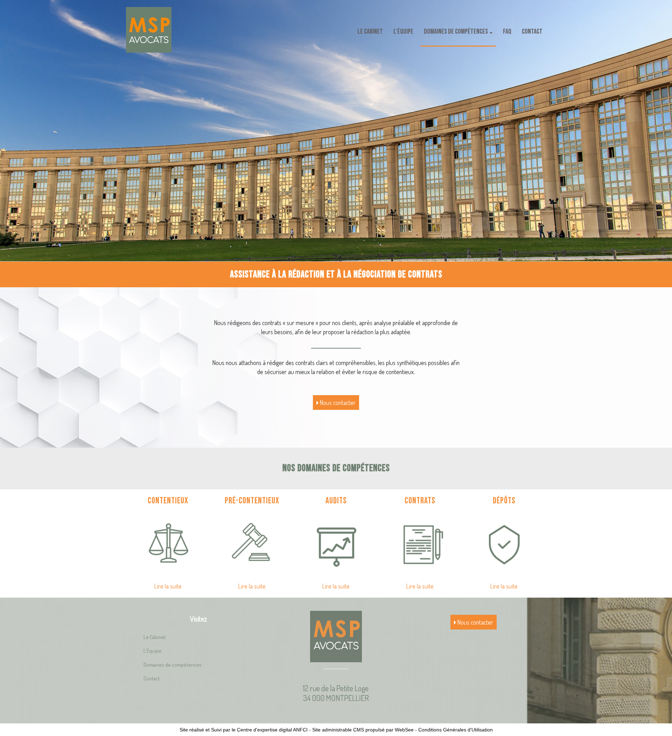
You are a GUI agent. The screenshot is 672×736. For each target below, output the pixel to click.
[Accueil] (149, 30)
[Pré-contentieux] (252, 543)
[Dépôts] (504, 543)
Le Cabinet (370, 31)
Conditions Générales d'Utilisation (455, 729)
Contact (532, 31)
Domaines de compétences (456, 31)
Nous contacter (337, 402)
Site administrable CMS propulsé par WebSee (363, 729)
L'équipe (403, 31)
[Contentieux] (168, 543)
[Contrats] (420, 543)
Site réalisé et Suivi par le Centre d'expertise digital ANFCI (244, 729)
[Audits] (336, 543)
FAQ (507, 31)
